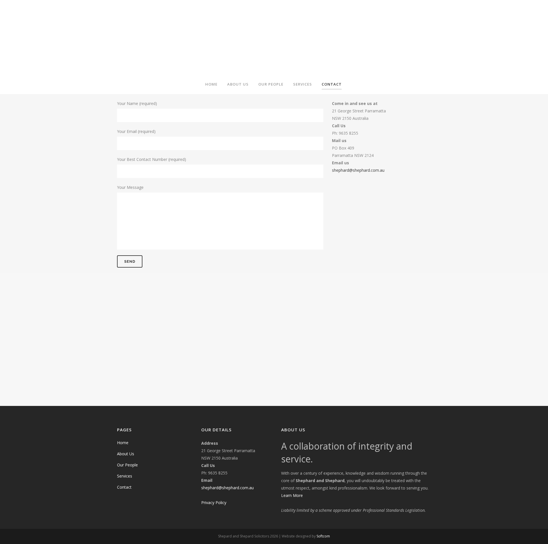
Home (122, 442)
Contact (124, 487)
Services (124, 476)
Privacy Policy (213, 502)
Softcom (323, 536)
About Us (125, 453)
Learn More (292, 495)
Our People (127, 465)
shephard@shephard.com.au (358, 170)
